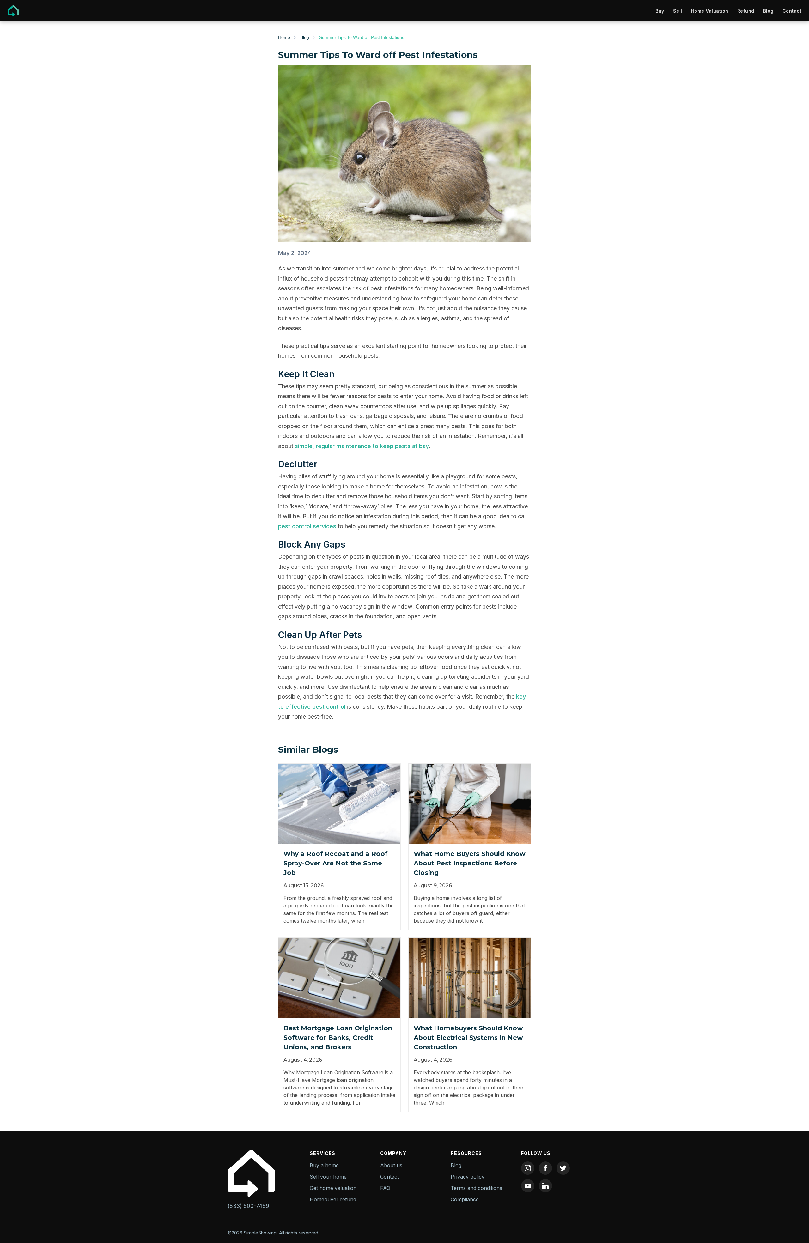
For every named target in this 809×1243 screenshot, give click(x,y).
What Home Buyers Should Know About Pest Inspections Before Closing (470, 863)
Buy (659, 11)
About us (391, 1165)
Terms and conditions (476, 1188)
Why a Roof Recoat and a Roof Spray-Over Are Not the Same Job (335, 863)
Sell (677, 11)
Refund (745, 11)
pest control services (307, 526)
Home (284, 37)
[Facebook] (545, 1168)
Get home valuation (333, 1188)
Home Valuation (709, 11)
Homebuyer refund (333, 1199)
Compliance (465, 1199)
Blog (768, 11)
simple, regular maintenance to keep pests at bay (362, 446)
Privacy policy (467, 1176)
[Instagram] (527, 1168)
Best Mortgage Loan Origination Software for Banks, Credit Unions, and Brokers (337, 1037)
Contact (792, 11)
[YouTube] (527, 1185)
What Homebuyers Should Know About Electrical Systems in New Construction (468, 1037)
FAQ (385, 1188)
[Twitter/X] (563, 1168)
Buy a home (324, 1165)
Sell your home (328, 1176)
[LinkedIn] (545, 1185)
